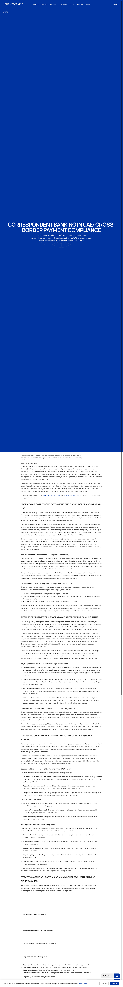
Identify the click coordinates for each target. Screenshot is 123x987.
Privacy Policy (83, 983)
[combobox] (116, 4)
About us (35, 4)
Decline (104, 983)
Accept (114, 983)
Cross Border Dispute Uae (51, 495)
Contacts (80, 4)
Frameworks (62, 4)
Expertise (44, 4)
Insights (71, 4)
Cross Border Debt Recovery (73, 495)
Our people (53, 4)
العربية (88, 4)
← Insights (6, 11)
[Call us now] (103, 976)
